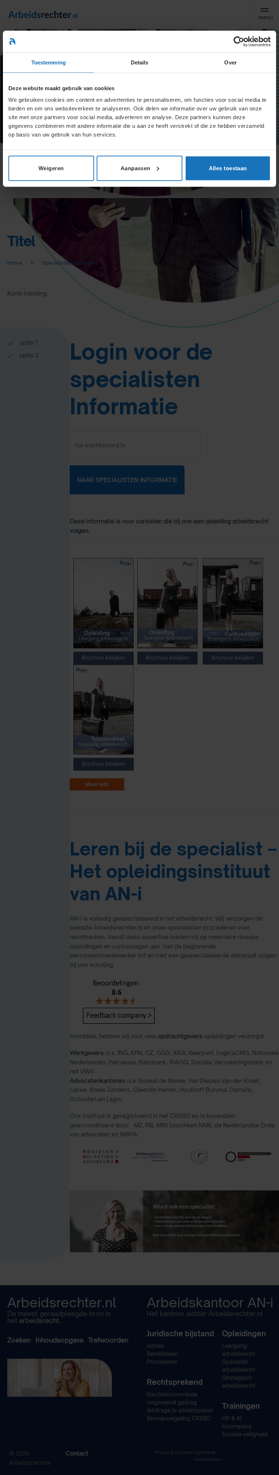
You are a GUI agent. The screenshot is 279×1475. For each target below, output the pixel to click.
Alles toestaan (228, 168)
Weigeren (51, 168)
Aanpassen (135, 168)
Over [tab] (230, 62)
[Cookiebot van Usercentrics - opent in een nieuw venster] (239, 41)
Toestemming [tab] (48, 62)
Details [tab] (140, 62)
